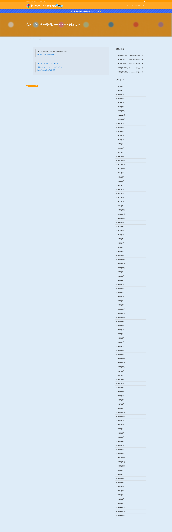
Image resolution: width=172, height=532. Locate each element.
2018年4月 (121, 342)
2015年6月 (121, 482)
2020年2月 (121, 251)
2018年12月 (121, 309)
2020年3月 (121, 247)
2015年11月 (121, 462)
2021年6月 (121, 185)
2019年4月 (121, 292)
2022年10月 (121, 119)
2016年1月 (121, 453)
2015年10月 (121, 466)
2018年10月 (121, 317)
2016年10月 (121, 416)
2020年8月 (121, 226)
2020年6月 (121, 235)
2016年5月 (121, 437)
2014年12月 (121, 507)
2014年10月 (121, 515)
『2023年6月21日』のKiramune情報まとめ (129, 64)
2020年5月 (121, 239)
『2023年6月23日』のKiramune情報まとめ (129, 55)
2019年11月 (121, 263)
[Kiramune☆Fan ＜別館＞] (44, 6)
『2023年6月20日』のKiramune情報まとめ (129, 68)
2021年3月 (121, 197)
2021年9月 (121, 173)
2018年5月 (121, 338)
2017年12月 (121, 358)
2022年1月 (121, 156)
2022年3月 (121, 148)
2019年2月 (121, 301)
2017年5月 (121, 387)
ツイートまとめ (33, 85)
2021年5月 (121, 189)
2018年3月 (121, 346)
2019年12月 (121, 259)
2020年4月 (121, 243)
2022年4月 (121, 144)
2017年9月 (121, 371)
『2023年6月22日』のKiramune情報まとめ (129, 59)
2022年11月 (121, 115)
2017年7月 (121, 379)
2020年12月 (121, 210)
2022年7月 (121, 131)
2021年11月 (121, 164)
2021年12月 (121, 160)
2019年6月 (121, 284)
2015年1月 (121, 503)
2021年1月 (121, 206)
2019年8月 (121, 276)
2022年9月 (121, 123)
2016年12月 (121, 408)
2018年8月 (121, 325)
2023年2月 (121, 102)
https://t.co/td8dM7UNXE (46, 70)
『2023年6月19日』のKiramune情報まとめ (129, 72)
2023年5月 (121, 90)
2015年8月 (121, 474)
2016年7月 (121, 429)
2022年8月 (121, 127)
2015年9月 (121, 470)
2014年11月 (121, 511)
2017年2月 (121, 400)
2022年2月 (121, 152)
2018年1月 (121, 354)
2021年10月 (121, 169)
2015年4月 (121, 491)
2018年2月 (121, 350)
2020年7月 (121, 230)
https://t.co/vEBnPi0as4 (45, 54)
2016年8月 (121, 424)
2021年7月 (121, 181)
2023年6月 (121, 86)
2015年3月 (121, 495)
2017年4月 (121, 392)
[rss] (144, 1)
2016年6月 (121, 433)
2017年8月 (121, 375)
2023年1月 (121, 107)
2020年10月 (121, 218)
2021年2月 (121, 202)
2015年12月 (121, 458)
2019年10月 (121, 268)
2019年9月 (121, 272)
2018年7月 (121, 330)
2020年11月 (121, 214)
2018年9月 (121, 321)
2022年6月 (121, 135)
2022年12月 (121, 111)
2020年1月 (121, 255)
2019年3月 (121, 297)
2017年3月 (121, 396)
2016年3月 (121, 445)
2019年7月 (121, 280)
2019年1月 (121, 305)
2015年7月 (121, 478)
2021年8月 (121, 177)
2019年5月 (121, 288)
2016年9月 (121, 420)
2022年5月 (121, 140)
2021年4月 (121, 193)
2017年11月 (121, 363)
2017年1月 (121, 404)
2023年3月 (121, 98)
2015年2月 (121, 499)
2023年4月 (121, 94)
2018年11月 (121, 313)
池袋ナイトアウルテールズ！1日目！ (50, 67)
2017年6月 (121, 383)
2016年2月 (121, 449)
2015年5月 (121, 486)
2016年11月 (121, 412)
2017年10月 (121, 367)
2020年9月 (121, 222)
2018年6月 (121, 334)
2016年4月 (121, 441)
